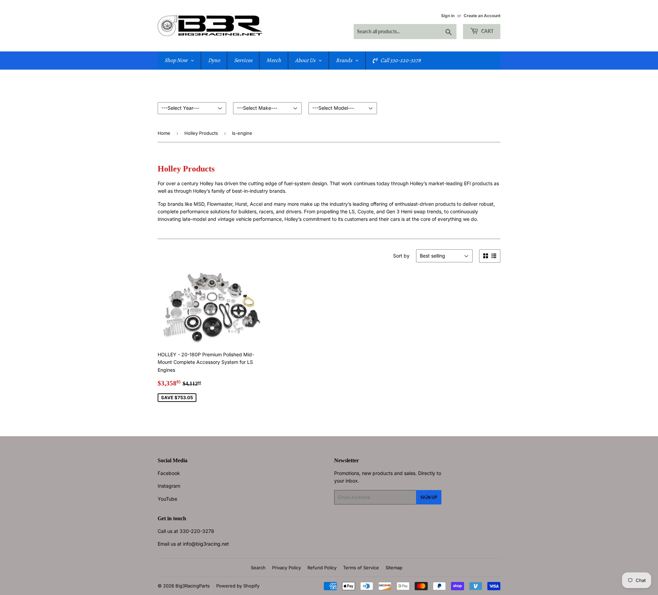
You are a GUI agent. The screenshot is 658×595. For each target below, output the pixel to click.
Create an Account (482, 15)
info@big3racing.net (206, 544)
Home (164, 133)
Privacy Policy (286, 567)
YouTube (167, 499)
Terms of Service (361, 567)
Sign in (447, 15)
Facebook (169, 473)
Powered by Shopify (237, 585)
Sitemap (394, 567)
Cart (487, 31)
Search (258, 567)
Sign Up (429, 497)
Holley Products (201, 133)
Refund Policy (322, 567)
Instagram (169, 486)
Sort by (401, 256)
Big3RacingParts (192, 585)
